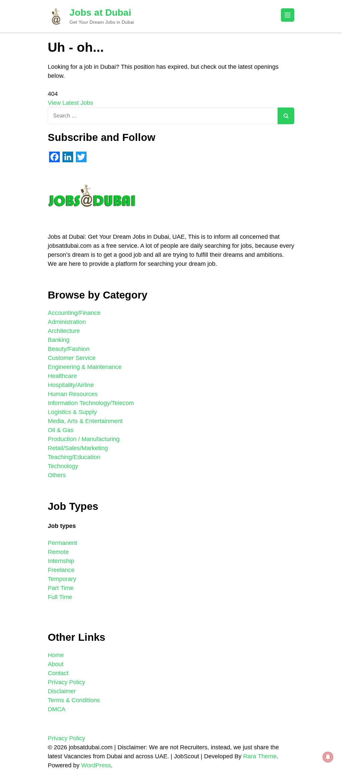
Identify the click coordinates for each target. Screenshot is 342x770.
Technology (63, 466)
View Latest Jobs (70, 103)
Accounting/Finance (74, 313)
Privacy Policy (66, 682)
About (55, 664)
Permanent (62, 543)
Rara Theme (260, 756)
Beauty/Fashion (69, 349)
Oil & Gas (60, 430)
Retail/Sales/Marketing (78, 448)
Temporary (62, 579)
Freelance (61, 570)
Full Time (60, 597)
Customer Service (72, 358)
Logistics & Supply (72, 412)
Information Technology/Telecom (91, 403)
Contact (58, 673)
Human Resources (73, 394)
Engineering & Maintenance (85, 367)
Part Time (60, 588)
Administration (67, 322)
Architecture (64, 331)
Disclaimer (62, 691)
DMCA (56, 709)
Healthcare (62, 376)
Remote (58, 552)
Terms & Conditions (74, 700)
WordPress (96, 765)
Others (57, 475)
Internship (61, 561)
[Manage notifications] (328, 757)
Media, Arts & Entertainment (85, 421)
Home (56, 655)
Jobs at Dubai (100, 12)
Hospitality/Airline (71, 385)
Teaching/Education (74, 457)
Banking (58, 340)
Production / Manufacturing (84, 439)
